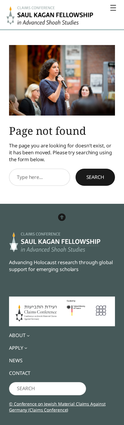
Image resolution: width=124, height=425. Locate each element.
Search (95, 177)
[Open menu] (113, 8)
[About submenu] (28, 335)
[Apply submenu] (25, 347)
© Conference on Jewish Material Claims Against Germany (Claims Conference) (57, 407)
